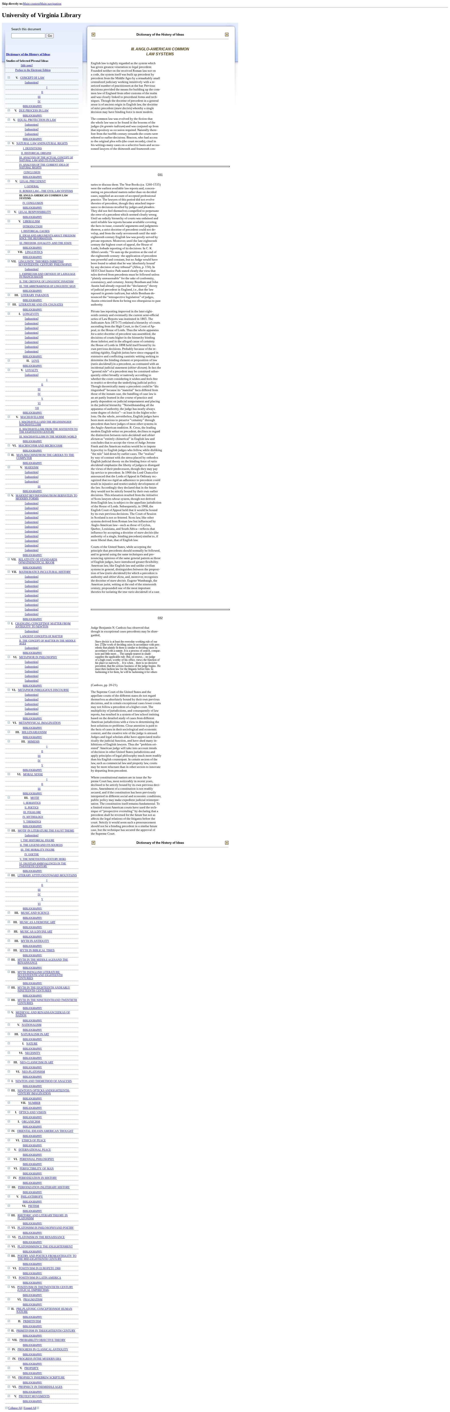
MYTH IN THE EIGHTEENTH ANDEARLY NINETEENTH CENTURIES (44, 989)
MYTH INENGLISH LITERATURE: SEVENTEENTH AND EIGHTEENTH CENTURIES (40, 975)
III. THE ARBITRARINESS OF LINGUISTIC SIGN (47, 286)
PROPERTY (31, 1368)
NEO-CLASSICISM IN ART (36, 1062)
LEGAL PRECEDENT (33, 181)
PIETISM (33, 1206)
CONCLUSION (32, 172)
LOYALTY (31, 370)
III (39, 96)
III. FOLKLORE (32, 812)
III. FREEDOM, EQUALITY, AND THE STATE (45, 243)
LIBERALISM (31, 221)
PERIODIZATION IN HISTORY (38, 1178)
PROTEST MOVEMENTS (34, 1396)
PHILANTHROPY (32, 1196)
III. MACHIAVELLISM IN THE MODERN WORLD (48, 436)
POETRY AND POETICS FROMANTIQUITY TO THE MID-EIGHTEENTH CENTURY (47, 1258)
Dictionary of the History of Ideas (28, 54)
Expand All (30, 1408)
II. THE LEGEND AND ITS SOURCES (41, 845)
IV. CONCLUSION (32, 203)
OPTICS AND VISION (32, 1112)
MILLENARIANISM (34, 732)
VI (39, 403)
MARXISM (31, 467)
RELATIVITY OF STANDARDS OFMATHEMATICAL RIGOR (38, 561)
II (42, 92)
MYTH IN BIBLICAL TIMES (37, 950)
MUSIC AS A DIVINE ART (36, 931)
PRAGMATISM (32, 1299)
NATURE (32, 1043)
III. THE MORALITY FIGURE (38, 849)
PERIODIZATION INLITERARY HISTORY (44, 1187)
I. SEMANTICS (32, 802)
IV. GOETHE (31, 854)
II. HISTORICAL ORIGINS (36, 153)
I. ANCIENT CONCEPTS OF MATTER (41, 636)
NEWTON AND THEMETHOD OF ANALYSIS (43, 1081)
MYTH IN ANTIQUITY (35, 941)
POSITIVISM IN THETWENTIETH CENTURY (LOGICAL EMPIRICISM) (45, 1289)
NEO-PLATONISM (33, 1071)
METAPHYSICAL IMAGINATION (40, 723)
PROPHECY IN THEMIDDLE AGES (40, 1387)
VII (37, 408)
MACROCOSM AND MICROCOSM (40, 445)
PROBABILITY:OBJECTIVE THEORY (42, 1340)
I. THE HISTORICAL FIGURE (37, 840)
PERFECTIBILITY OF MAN (37, 1168)
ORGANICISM (31, 1121)
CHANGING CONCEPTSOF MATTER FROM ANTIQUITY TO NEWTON (43, 625)
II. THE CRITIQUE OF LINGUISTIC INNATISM (46, 281)
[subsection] (31, 82)
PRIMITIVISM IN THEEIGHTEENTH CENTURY (45, 1330)
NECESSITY (32, 1053)
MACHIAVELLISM (32, 417)
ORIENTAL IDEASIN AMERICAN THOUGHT (45, 1131)
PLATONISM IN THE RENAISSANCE (41, 1237)
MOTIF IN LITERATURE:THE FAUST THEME (46, 830)
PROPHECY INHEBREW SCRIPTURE (41, 1377)
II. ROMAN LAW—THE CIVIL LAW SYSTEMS (46, 191)
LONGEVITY (31, 314)
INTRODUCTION (32, 226)
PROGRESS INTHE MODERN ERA (39, 1358)
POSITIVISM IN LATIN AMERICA (40, 1277)
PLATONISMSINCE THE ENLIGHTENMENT (45, 1246)
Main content (31, 3)
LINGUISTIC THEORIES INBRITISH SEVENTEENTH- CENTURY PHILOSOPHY (45, 263)
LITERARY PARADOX (35, 295)
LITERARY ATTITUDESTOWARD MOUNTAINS (47, 875)
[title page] (27, 65)
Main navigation (50, 3)
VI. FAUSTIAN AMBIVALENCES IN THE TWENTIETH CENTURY (42, 865)
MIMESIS (34, 741)
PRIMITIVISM (32, 1321)
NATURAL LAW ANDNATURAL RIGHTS (42, 143)
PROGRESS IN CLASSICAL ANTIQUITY (43, 1349)
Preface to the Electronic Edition (33, 70)
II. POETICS (31, 807)
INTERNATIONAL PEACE (35, 1149)
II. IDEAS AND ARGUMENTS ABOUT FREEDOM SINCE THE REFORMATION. (47, 237)
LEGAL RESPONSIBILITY (35, 212)
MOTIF (34, 797)
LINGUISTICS (34, 252)
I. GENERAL (31, 186)
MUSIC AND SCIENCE (35, 913)
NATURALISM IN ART (35, 1034)
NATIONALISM (31, 1025)
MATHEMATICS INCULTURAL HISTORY (45, 572)
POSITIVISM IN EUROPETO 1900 (39, 1268)
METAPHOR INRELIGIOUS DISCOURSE (43, 690)
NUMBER (34, 1103)
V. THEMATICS (32, 821)
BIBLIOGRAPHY (32, 106)
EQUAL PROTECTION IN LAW (37, 120)
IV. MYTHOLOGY (32, 816)
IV (39, 101)
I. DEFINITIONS (32, 148)
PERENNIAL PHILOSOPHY (37, 1159)
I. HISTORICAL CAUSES (35, 231)
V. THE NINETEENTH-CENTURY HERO (43, 859)
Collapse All (15, 1408)
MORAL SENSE (33, 774)
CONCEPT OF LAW (32, 77)
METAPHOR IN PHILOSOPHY (38, 657)
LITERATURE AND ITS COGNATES (41, 304)
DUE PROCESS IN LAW (34, 110)
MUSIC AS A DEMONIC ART (37, 922)
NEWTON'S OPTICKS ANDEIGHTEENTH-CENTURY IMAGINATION (44, 1092)
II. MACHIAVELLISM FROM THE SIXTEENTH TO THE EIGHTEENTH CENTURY (48, 430)
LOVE (35, 360)
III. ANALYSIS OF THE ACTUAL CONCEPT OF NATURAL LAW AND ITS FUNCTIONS (46, 159)
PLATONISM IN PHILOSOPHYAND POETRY (46, 1227)
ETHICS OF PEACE (34, 1140)
